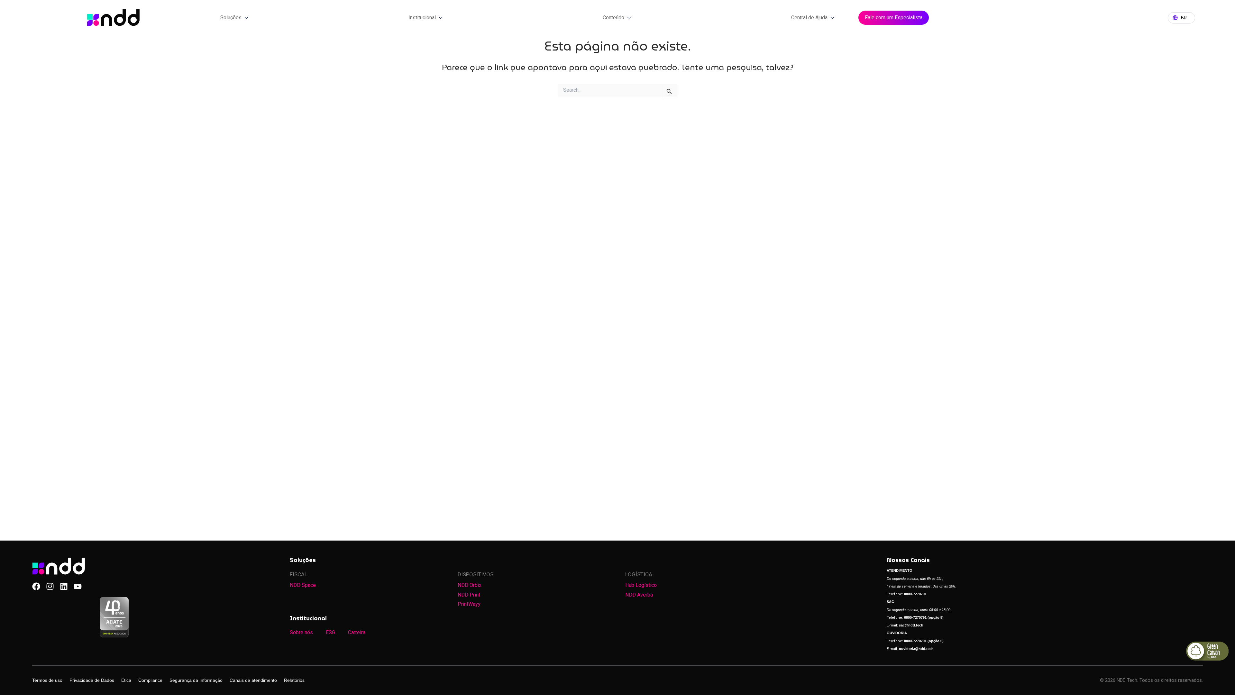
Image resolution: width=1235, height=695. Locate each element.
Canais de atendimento (253, 680)
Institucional (422, 17)
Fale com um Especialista (893, 17)
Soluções (231, 17)
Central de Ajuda (809, 17)
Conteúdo (613, 17)
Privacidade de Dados (91, 680)
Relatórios (294, 680)
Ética (126, 680)
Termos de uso (47, 680)
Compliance (150, 680)
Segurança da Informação (196, 680)
